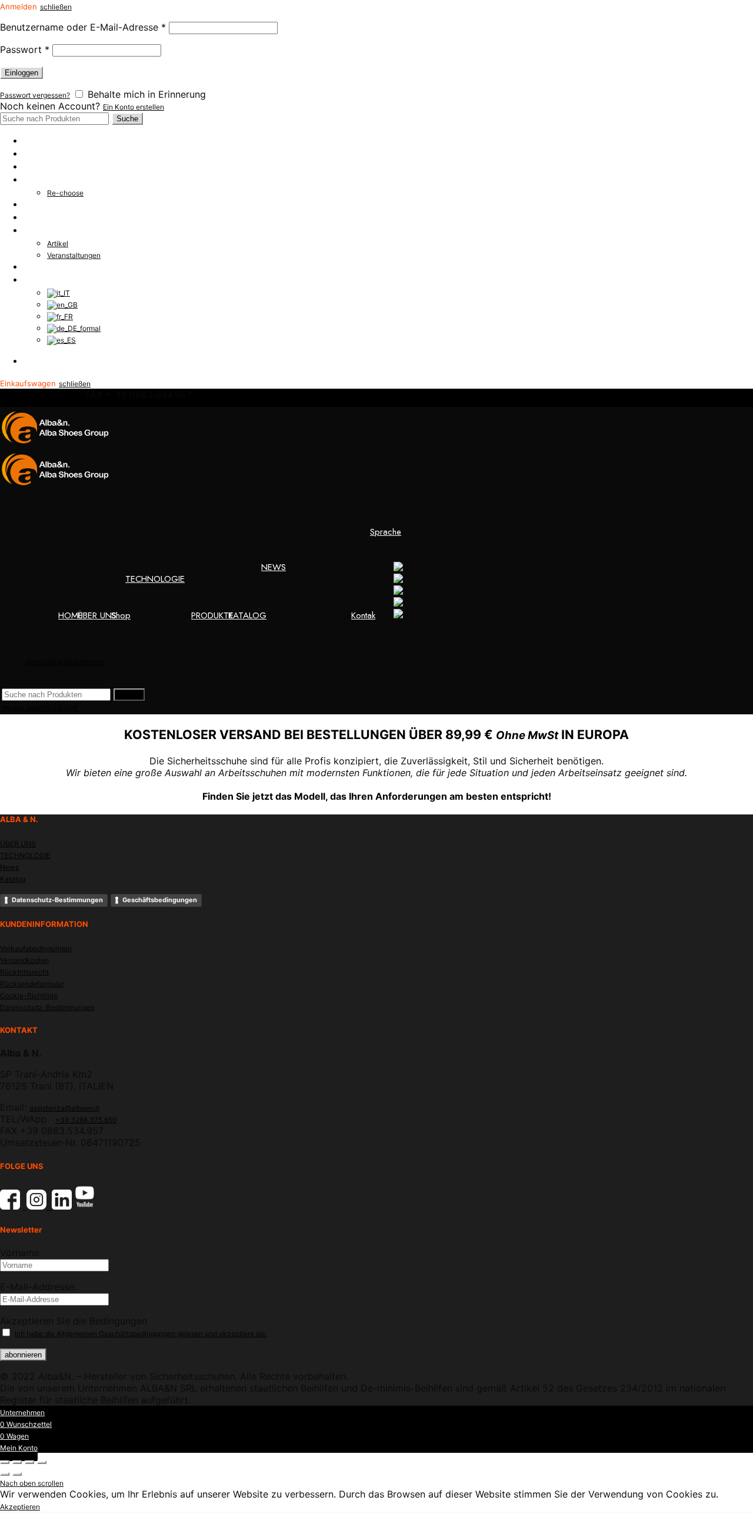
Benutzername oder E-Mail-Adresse (83, 27)
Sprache (39, 279)
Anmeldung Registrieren (68, 361)
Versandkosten (24, 960)
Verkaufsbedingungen (36, 948)
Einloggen (21, 72)
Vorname (19, 1252)
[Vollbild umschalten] (29, 1462)
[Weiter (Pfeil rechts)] (17, 1474)
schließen (56, 6)
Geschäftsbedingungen (159, 900)
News (9, 867)
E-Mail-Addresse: (38, 1287)
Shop (33, 166)
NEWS (36, 230)
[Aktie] (17, 1462)
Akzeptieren (20, 1506)
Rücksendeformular (32, 983)
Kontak (36, 266)
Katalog (12, 879)
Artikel (57, 243)
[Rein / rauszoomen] (41, 1462)
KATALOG (43, 217)
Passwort (24, 49)
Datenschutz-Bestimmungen (57, 900)
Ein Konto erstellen (133, 106)
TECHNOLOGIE (53, 179)
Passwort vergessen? (35, 95)
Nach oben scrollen (32, 1483)
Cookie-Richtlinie (29, 995)
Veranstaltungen (74, 255)
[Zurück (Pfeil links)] (4, 1474)
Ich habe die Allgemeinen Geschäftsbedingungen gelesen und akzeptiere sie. (141, 1333)
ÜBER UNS (43, 153)
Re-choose (65, 192)
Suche (127, 118)
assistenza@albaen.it (64, 1108)
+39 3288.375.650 (86, 1119)
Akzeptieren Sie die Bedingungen (73, 1321)
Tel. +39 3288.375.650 (37, 395)
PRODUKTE (45, 204)
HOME (36, 140)
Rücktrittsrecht (24, 972)
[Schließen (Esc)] (4, 1462)
